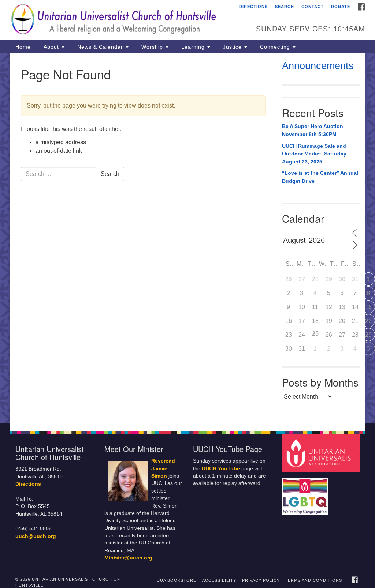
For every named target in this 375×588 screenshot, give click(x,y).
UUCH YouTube (221, 468)
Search (284, 6)
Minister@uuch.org (128, 558)
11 (315, 307)
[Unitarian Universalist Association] (321, 452)
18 (315, 321)
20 (342, 321)
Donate (340, 6)
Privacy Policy (261, 580)
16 (288, 321)
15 (368, 307)
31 (355, 279)
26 (288, 279)
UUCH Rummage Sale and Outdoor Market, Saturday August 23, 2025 (314, 154)
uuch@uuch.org (35, 536)
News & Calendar (100, 47)
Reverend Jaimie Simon (163, 468)
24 (301, 335)
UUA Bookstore (176, 580)
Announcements (318, 65)
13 (342, 307)
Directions (253, 6)
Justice (232, 47)
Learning (193, 47)
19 (329, 321)
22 (368, 321)
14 (355, 307)
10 (301, 307)
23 (288, 335)
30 (342, 279)
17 (301, 321)
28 (315, 279)
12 (329, 307)
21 (355, 321)
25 (315, 334)
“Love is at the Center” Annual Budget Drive (320, 177)
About (51, 47)
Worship (152, 47)
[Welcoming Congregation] (306, 493)
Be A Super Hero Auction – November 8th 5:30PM (315, 130)
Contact (312, 6)
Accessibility (219, 580)
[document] (187, 238)
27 (301, 279)
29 (329, 279)
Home (23, 47)
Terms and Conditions (313, 580)
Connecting (275, 47)
